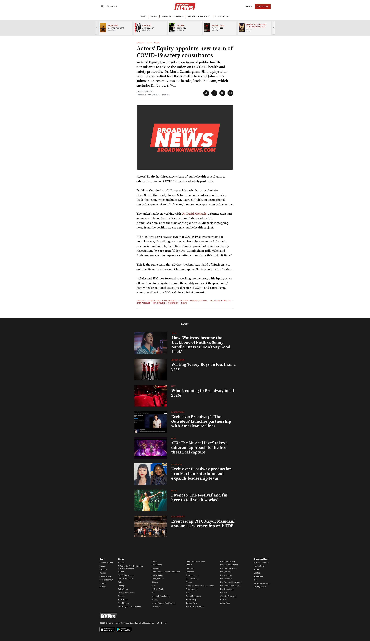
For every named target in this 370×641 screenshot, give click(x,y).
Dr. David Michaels (194, 214)
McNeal (155, 599)
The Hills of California (229, 565)
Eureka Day (122, 599)
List (173, 386)
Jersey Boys (178, 360)
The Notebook (226, 575)
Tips (256, 580)
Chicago (121, 586)
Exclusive (176, 464)
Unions (140, 43)
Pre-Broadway (105, 576)
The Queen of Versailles (230, 586)
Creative (103, 569)
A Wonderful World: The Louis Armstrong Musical (130, 567)
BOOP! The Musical (126, 575)
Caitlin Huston (145, 91)
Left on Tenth (157, 589)
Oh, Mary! (156, 606)
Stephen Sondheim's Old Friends (200, 586)
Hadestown (157, 565)
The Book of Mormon (195, 606)
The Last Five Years (228, 568)
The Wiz (223, 592)
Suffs (188, 592)
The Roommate (226, 589)
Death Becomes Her (126, 592)
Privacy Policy (260, 587)
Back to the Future (125, 579)
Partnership (178, 412)
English (121, 596)
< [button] (96, 28)
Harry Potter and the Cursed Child (166, 572)
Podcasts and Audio (199, 16)
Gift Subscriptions (261, 562)
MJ (153, 592)
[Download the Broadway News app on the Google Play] (124, 629)
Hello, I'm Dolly (158, 579)
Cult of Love (123, 589)
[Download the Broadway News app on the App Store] (107, 629)
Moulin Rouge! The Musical (163, 603)
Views (154, 16)
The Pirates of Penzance (230, 582)
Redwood (190, 572)
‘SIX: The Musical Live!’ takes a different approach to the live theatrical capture (199, 447)
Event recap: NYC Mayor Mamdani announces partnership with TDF (203, 523)
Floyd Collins (123, 603)
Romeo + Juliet (192, 575)
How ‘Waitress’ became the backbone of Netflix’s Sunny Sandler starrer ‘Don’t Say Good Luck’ (201, 344)
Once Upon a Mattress (195, 561)
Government (178, 517)
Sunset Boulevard (193, 596)
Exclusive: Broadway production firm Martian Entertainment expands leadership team (201, 474)
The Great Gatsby (227, 561)
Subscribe (262, 6)
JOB (154, 586)
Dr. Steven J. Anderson (165, 303)
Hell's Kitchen (157, 575)
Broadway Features (172, 16)
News (143, 16)
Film (174, 333)
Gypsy (154, 561)
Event (174, 491)
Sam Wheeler (144, 303)
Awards (102, 587)
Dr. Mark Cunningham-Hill (193, 301)
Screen (102, 583)
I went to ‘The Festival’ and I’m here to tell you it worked (199, 497)
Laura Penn (153, 43)
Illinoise (155, 582)
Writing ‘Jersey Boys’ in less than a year (203, 367)
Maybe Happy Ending (161, 596)
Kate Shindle (169, 301)
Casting (102, 573)
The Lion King (226, 572)
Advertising (258, 576)
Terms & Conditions (262, 583)
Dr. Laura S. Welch (220, 301)
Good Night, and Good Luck (129, 606)
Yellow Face (225, 603)
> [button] (273, 28)
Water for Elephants (228, 596)
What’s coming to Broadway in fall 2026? (203, 393)
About (256, 569)
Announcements (106, 562)
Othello (189, 565)
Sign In (249, 6)
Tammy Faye (191, 603)
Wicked (223, 599)
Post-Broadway (106, 580)
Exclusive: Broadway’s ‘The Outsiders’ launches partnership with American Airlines (201, 421)
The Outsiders (226, 579)
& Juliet (121, 562)
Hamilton (155, 568)
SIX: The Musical (193, 579)
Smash (189, 582)
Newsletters (222, 16)
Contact (257, 573)
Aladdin (121, 572)
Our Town (190, 568)
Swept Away (191, 599)
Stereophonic (191, 589)
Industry (102, 566)
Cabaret (121, 582)
